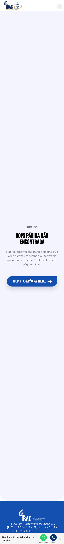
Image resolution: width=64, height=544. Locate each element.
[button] (59, 6)
